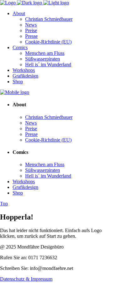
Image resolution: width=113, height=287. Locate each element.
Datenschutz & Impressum (26, 279)
